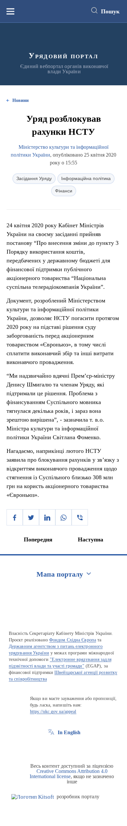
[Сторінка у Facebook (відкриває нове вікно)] (51, 747)
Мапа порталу (59, 574)
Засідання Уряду (34, 178)
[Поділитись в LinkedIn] (47, 517)
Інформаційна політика (86, 178)
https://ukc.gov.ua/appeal (53, 711)
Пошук (110, 11)
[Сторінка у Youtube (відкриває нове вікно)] (75, 747)
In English (69, 732)
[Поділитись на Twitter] (31, 517)
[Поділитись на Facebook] (14, 517)
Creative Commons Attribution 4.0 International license (68, 773)
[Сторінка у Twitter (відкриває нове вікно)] (63, 747)
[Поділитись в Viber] (80, 517)
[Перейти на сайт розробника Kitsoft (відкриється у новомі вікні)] (33, 797)
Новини (20, 100)
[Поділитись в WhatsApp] (63, 517)
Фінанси (63, 190)
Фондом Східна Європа (72, 639)
